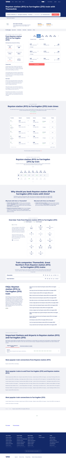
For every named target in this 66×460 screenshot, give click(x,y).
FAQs (34, 29)
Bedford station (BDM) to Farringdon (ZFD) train (55, 383)
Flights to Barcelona (31, 440)
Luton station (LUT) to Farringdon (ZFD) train (41, 379)
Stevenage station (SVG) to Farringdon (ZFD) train (28, 383)
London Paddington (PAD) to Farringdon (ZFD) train (56, 387)
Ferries (23, 1)
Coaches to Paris (20, 440)
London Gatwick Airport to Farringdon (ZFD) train (15, 381)
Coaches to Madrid (20, 443)
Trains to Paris (8, 439)
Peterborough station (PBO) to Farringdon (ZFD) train (15, 376)
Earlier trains (13, 147)
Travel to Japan (52, 439)
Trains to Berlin (9, 442)
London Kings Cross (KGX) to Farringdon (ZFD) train (42, 385)
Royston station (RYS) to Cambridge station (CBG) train (15, 363)
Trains (13, 1)
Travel (51, 435)
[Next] (58, 36)
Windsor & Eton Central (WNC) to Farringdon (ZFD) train (43, 383)
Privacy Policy (28, 457)
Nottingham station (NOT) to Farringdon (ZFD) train (56, 381)
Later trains (52, 147)
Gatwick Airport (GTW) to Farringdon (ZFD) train (41, 376)
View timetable (9, 60)
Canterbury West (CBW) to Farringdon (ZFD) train (28, 381)
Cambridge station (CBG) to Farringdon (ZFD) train (28, 379)
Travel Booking (52, 443)
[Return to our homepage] (9, 2)
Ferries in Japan (42, 437)
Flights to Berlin (31, 437)
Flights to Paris (30, 439)
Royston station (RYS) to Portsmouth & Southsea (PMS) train (30, 376)
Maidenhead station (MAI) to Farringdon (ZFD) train (15, 385)
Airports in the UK (53, 440)
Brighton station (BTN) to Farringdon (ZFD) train (41, 387)
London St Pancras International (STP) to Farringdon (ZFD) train (44, 381)
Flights (20, 1)
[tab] (33, 39)
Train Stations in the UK (54, 442)
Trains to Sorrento (9, 443)
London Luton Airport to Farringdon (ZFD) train (27, 387)
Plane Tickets (30, 435)
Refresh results (32, 113)
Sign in (59, 1)
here (41, 150)
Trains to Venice (9, 440)
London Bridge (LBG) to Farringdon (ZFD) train (27, 385)
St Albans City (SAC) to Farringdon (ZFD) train (14, 383)
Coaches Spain (19, 437)
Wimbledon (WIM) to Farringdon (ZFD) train (13, 387)
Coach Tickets (19, 435)
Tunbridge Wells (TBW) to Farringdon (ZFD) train (55, 379)
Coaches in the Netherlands (22, 439)
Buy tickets (14, 29)
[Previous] (18, 171)
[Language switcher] (44, 1)
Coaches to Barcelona (21, 442)
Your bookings (50, 1)
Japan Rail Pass (52, 437)
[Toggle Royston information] (58, 351)
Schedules (19, 29)
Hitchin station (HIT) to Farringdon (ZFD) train (55, 385)
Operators (29, 29)
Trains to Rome (8, 437)
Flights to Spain (31, 443)
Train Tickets (8, 435)
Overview (24, 29)
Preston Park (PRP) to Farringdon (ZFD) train (55, 401)
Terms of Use (21, 457)
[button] (31, 14)
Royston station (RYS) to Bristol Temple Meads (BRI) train (16, 389)
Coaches (16, 1)
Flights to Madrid (31, 442)
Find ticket (10, 48)
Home (7, 408)
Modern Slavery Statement (37, 457)
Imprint (16, 457)
